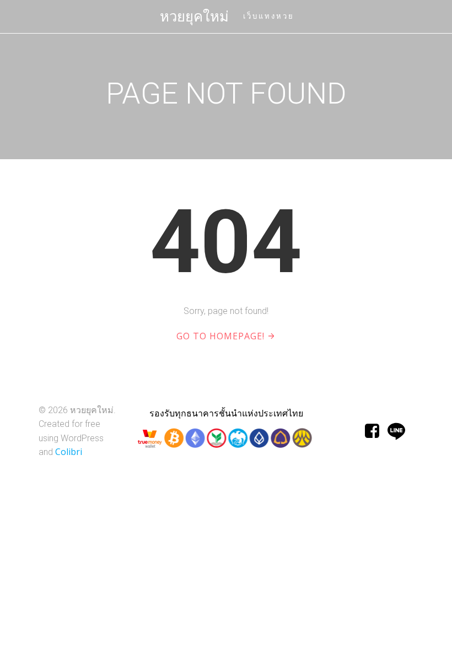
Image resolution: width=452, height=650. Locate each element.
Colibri (68, 452)
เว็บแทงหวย (268, 16)
